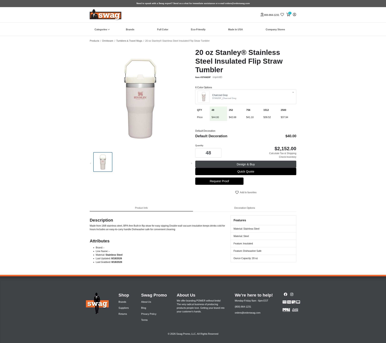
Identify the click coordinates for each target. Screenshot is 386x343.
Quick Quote (245, 171)
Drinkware (107, 41)
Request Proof (219, 181)
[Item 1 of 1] (140, 162)
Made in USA (235, 29)
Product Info (141, 208)
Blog (143, 308)
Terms (144, 320)
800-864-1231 (271, 15)
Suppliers (124, 308)
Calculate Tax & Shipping (282, 153)
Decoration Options (244, 208)
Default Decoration (205, 131)
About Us (146, 302)
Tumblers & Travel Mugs (129, 41)
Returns (123, 314)
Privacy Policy (148, 314)
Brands (130, 29)
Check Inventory (287, 157)
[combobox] (245, 96)
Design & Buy (246, 164)
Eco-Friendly (198, 29)
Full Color (162, 29)
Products (94, 41)
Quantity (199, 145)
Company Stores (275, 29)
